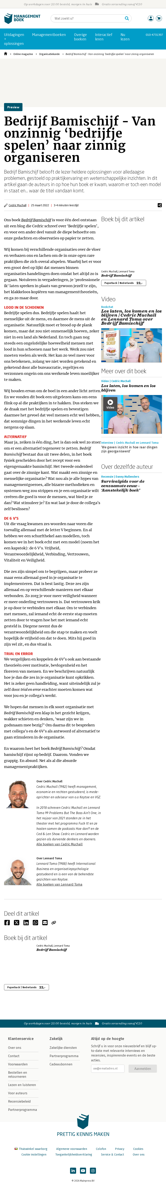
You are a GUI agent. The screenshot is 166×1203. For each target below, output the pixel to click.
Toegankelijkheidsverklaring (73, 1154)
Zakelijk (56, 1039)
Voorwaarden (18, 1064)
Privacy (119, 1149)
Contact (13, 1056)
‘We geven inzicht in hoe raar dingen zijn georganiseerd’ (129, 449)
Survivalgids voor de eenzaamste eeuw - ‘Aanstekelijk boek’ (122, 486)
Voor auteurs (17, 1093)
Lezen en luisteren (22, 1085)
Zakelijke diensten (63, 1048)
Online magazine (23, 54)
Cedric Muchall (17, 205)
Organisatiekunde (49, 54)
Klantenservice (21, 1039)
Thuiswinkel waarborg (33, 1149)
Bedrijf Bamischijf (36, 220)
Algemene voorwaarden (71, 1149)
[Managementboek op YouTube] (83, 1171)
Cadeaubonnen (61, 1064)
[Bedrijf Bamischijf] (115, 245)
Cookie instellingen (33, 1154)
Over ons (14, 1048)
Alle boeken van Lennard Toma (59, 884)
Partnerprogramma (22, 1110)
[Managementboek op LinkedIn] (73, 1171)
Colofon (101, 1149)
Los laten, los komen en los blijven (128, 388)
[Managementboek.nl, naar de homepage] (22, 23)
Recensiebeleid (19, 1101)
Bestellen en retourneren (17, 1075)
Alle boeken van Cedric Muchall (59, 844)
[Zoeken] (127, 18)
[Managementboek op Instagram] (93, 1171)
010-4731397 (154, 34)
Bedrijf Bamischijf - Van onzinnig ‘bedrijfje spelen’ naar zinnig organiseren (110, 54)
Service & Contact (112, 1154)
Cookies (138, 1149)
